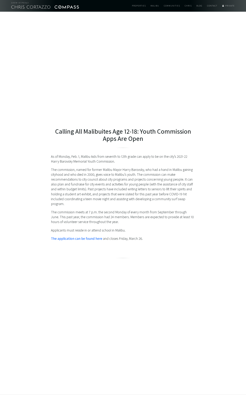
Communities (172, 5)
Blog (199, 5)
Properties (139, 5)
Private (230, 5)
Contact (212, 5)
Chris (188, 5)
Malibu (155, 5)
